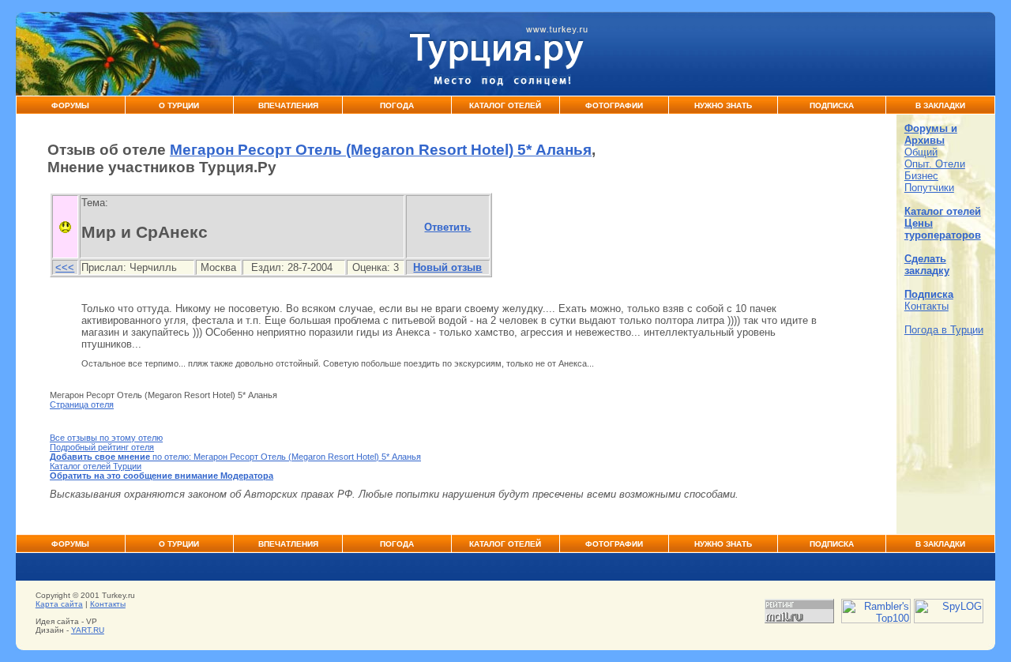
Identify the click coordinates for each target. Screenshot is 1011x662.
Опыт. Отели (934, 164)
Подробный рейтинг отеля (102, 447)
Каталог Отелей (505, 105)
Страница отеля (82, 404)
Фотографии (614, 105)
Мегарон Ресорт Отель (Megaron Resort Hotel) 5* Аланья (381, 149)
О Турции (179, 105)
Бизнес (921, 176)
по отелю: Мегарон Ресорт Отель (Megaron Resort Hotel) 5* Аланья (235, 456)
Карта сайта (59, 604)
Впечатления (288, 105)
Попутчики (929, 188)
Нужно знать (723, 105)
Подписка (832, 105)
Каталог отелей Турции (95, 466)
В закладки (940, 105)
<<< (64, 267)
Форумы (70, 105)
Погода (397, 105)
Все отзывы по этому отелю (106, 437)
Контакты (926, 306)
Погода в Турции (943, 330)
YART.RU (87, 630)
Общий (921, 152)
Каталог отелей (942, 211)
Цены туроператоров (942, 229)
